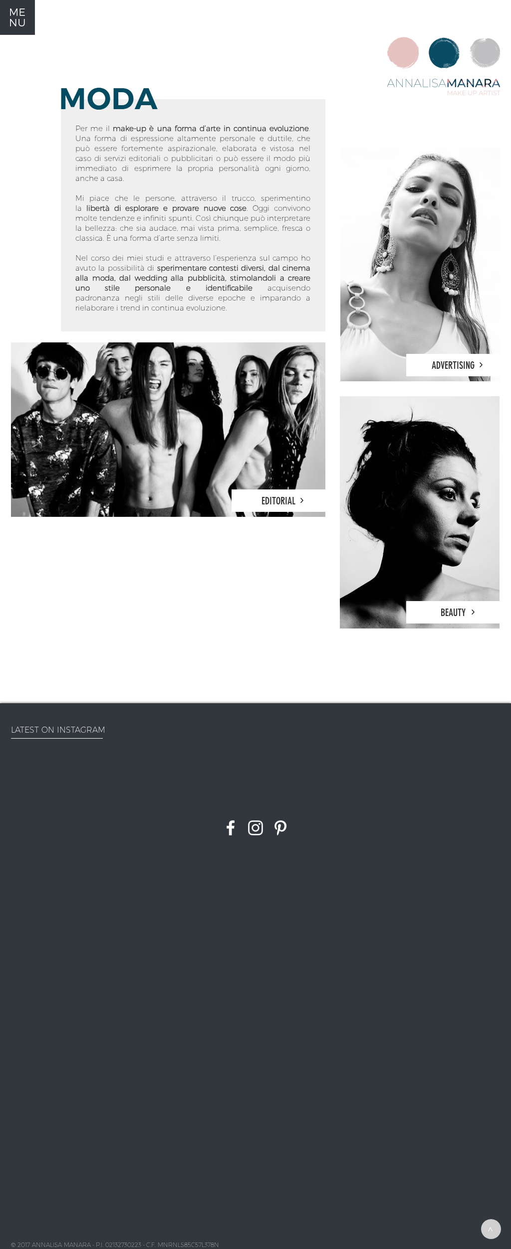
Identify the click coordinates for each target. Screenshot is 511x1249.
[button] (17, 17)
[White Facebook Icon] (231, 828)
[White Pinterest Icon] (280, 828)
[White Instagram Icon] (255, 828)
